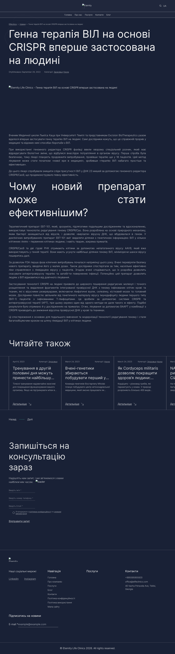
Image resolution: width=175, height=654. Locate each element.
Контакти (99, 15)
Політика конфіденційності (61, 598)
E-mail (13, 624)
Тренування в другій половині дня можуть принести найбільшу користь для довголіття (35, 373)
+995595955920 (133, 577)
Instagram (30, 578)
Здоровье (58, 72)
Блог (108, 15)
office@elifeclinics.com (136, 581)
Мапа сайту (54, 606)
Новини (23, 24)
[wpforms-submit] (165, 618)
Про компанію (55, 581)
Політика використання (60, 602)
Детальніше (20, 403)
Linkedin (14, 578)
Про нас (78, 15)
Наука (66, 72)
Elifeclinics (13, 24)
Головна (68, 15)
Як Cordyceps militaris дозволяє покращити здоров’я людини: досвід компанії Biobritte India (138, 373)
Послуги (88, 15)
